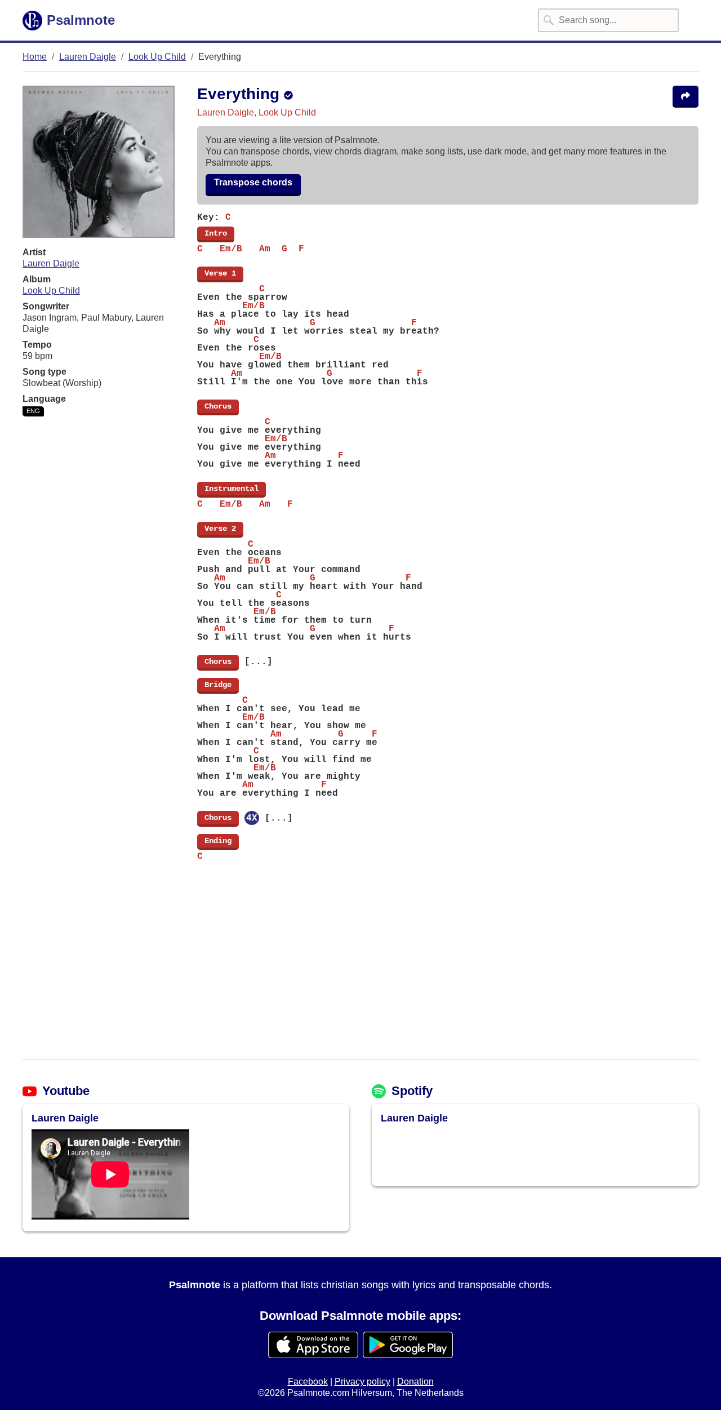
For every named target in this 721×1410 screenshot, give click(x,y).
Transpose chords (253, 182)
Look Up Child (157, 56)
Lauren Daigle (87, 56)
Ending (218, 840)
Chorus (218, 406)
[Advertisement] (360, 966)
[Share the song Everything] (685, 97)
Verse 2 (220, 528)
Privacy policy (362, 1381)
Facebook (308, 1381)
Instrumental (231, 488)
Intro (216, 233)
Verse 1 (220, 273)
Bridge (218, 684)
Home (35, 56)
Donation (415, 1381)
